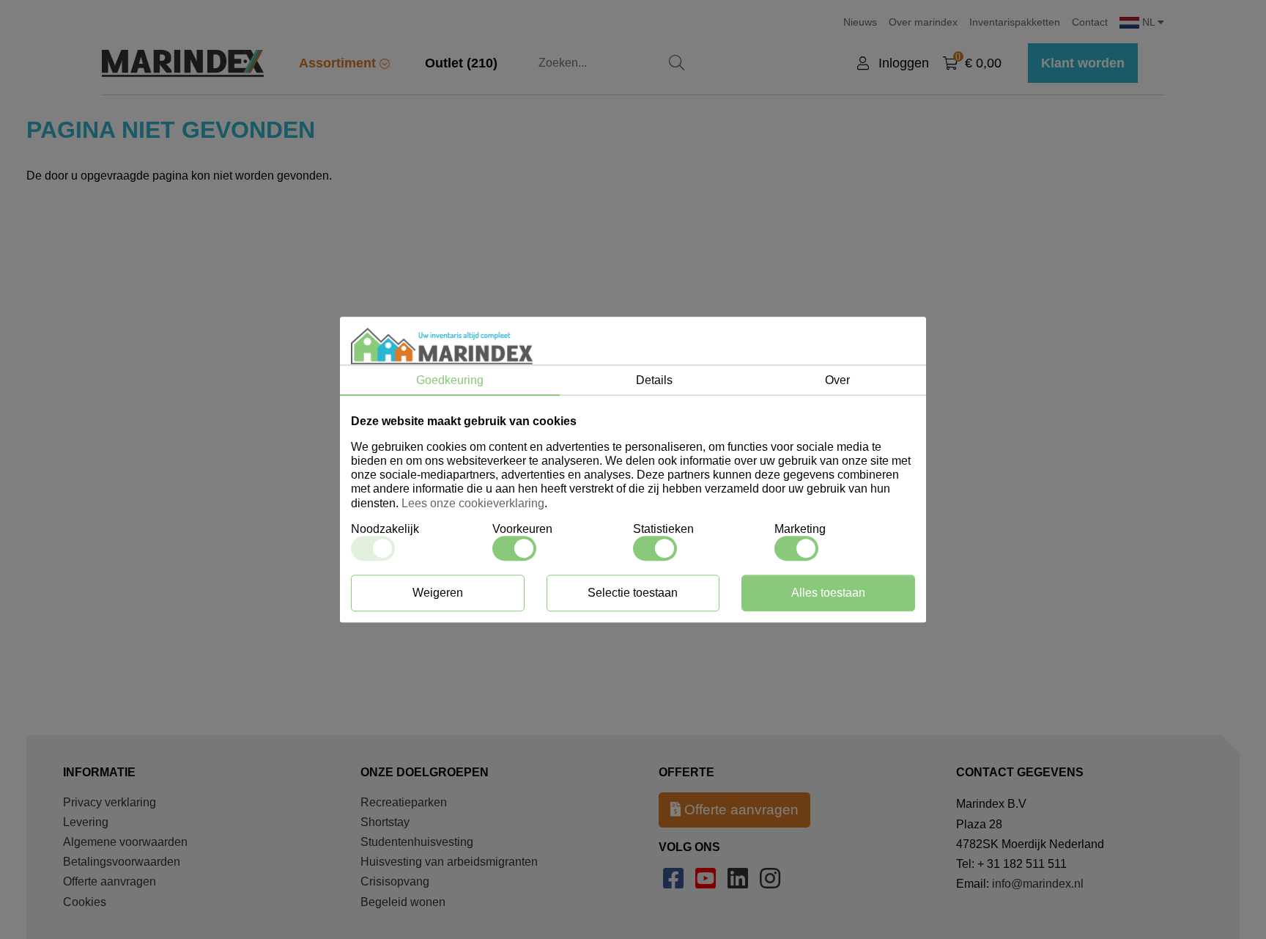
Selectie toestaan (633, 592)
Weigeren (437, 592)
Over (837, 380)
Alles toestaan (828, 592)
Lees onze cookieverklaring (472, 503)
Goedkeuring (450, 380)
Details (654, 380)
